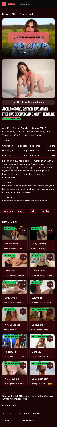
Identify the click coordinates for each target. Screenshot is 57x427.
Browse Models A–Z (11, 405)
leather (33, 211)
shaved (21, 211)
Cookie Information (28, 420)
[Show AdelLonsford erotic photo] (24, 52)
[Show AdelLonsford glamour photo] (32, 52)
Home (5, 14)
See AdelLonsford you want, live (30, 38)
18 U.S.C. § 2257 (9, 413)
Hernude (9, 4)
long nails (8, 211)
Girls (14, 14)
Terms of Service (9, 420)
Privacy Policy (38, 413)
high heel (45, 211)
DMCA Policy (23, 413)
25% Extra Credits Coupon (32, 103)
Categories (25, 4)
